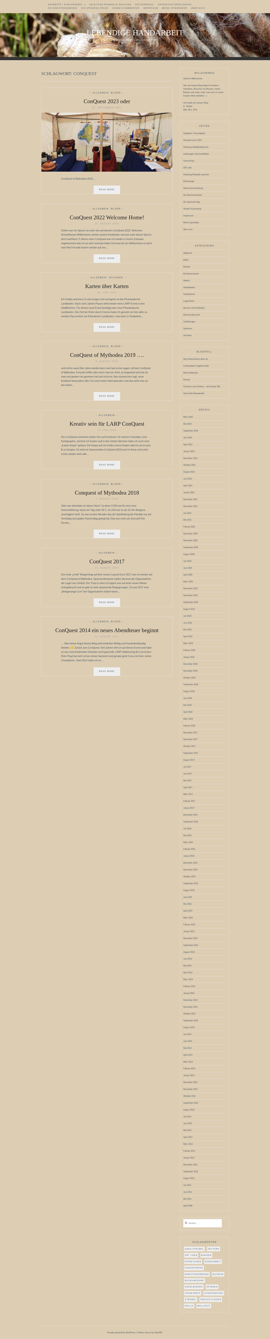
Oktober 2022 (189, 465)
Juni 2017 (187, 774)
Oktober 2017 (189, 746)
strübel (190, 1299)
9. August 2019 (107, 361)
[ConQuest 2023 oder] (106, 170)
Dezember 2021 (190, 499)
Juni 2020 (187, 568)
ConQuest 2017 (107, 561)
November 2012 (190, 1089)
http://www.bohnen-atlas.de (195, 359)
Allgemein (101, 92)
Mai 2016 (187, 835)
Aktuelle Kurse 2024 (192, 140)
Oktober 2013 (189, 1013)
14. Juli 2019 (106, 430)
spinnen (212, 1287)
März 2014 (188, 979)
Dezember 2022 (190, 458)
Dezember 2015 (190, 863)
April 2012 (187, 1137)
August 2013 (189, 1027)
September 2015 (190, 883)
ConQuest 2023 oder (107, 101)
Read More (109, 191)
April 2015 (187, 911)
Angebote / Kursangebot (65, 4)
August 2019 (189, 609)
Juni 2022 (187, 479)
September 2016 (190, 822)
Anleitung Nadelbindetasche (195, 147)
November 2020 (190, 540)
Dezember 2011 (190, 1164)
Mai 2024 (187, 424)
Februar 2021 (189, 527)
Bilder (116, 92)
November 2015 (190, 869)
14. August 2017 (107, 567)
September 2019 (190, 602)
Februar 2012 (189, 1151)
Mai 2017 (187, 780)
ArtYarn (213, 1249)
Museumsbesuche (191, 315)
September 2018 (190, 684)
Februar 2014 (189, 986)
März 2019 (188, 643)
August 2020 (189, 554)
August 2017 (189, 760)
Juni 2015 (187, 897)
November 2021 (190, 506)
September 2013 (190, 1020)
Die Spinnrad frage (94, 8)
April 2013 (187, 1055)
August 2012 (189, 1110)
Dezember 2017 (190, 732)
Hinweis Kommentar (126, 8)
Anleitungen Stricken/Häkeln (196, 154)
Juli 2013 (187, 1034)
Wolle (189, 1306)
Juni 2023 (187, 437)
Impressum (150, 8)
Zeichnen (116, 277)
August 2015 (189, 890)
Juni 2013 (187, 1041)
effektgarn (193, 1262)
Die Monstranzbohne (62, 8)
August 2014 (189, 952)
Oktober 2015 (189, 876)
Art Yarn (191, 1255)
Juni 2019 (187, 623)
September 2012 (190, 1103)
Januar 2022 (188, 492)
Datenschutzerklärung (175, 4)
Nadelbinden (194, 1287)
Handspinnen (189, 294)
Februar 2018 (189, 726)
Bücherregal (144, 4)
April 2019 (187, 636)
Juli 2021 (187, 513)
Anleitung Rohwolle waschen (110, 4)
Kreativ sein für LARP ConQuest (107, 424)
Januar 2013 (188, 1075)
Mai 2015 (187, 904)
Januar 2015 (188, 931)
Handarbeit (213, 1262)
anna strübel (194, 1249)
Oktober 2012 (189, 1096)
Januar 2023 (188, 451)
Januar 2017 (188, 808)
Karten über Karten (107, 286)
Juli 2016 (187, 828)
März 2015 (188, 917)
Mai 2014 (187, 965)
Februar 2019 (189, 650)
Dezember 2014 (190, 938)
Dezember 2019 (190, 588)
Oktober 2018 (189, 678)
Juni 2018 (187, 698)
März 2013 (188, 1062)
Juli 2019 (187, 616)
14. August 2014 (107, 636)
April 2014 (187, 972)
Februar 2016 (189, 849)
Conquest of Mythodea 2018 (107, 493)
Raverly (186, 379)
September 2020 (190, 547)
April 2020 (187, 575)
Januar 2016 (188, 856)
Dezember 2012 (190, 1082)
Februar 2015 (189, 924)
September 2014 (190, 945)
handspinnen (194, 1268)
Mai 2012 (187, 1130)
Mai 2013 (187, 1048)
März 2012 (188, 1144)
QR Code (187, 167)
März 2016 (188, 842)
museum (218, 1274)
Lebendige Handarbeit (135, 32)
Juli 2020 (187, 561)
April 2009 (187, 1206)
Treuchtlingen (210, 1299)
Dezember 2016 (190, 815)
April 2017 (187, 787)
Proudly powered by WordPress (121, 1332)
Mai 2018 (187, 705)
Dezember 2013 (190, 1000)
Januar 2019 (188, 657)
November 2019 (190, 595)
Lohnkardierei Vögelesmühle (196, 366)
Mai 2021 (187, 520)
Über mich (198, 8)
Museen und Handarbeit (194, 308)
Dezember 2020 (190, 533)
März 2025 (188, 417)
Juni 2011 (187, 1192)
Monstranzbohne (197, 1274)
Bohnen (186, 267)
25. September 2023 (107, 107)
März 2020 (188, 581)
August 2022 (189, 472)
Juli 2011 (187, 1185)
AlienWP (158, 1332)
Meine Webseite (190, 373)
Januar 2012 (188, 1158)
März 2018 (188, 719)
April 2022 (187, 485)
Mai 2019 (187, 629)
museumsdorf (194, 1280)
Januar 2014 (188, 993)
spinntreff (192, 1293)
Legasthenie (188, 301)
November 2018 (190, 671)
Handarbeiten (189, 287)
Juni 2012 (187, 1123)
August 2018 (189, 691)
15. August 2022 (107, 223)
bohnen (206, 1255)
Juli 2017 (187, 767)
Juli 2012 (187, 1116)
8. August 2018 (107, 499)
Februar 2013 (189, 1068)
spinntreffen (213, 1293)
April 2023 (187, 444)
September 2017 (190, 753)
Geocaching (188, 161)
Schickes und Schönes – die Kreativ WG (201, 386)
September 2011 (190, 1171)
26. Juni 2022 (107, 292)
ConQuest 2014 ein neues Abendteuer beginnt (107, 630)
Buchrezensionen (191, 273)
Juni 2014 (187, 959)
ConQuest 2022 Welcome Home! (107, 217)
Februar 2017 (189, 801)
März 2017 (188, 794)
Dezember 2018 (190, 664)
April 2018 (187, 712)
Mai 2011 (187, 1199)
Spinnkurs (187, 328)
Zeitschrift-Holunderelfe (193, 393)
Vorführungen (189, 321)
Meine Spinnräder (174, 8)
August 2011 (189, 1178)
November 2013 (190, 1007)
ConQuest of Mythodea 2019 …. (107, 355)
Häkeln (186, 280)
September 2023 (190, 431)
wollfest (203, 1306)
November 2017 (190, 739)
